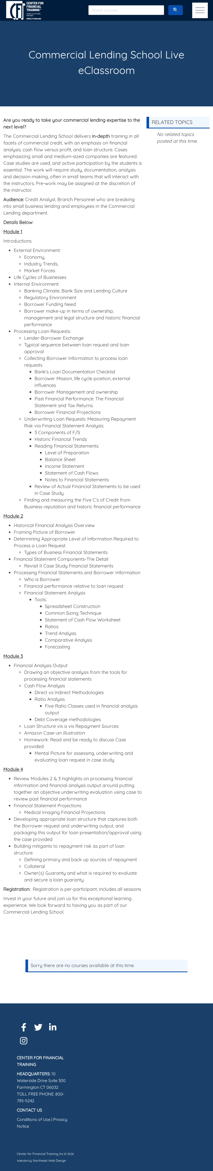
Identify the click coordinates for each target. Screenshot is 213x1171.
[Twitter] (38, 1027)
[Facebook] (23, 1027)
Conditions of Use (33, 1119)
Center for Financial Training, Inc (40, 1154)
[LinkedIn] (52, 1027)
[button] (200, 10)
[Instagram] (23, 1041)
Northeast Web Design (49, 1160)
